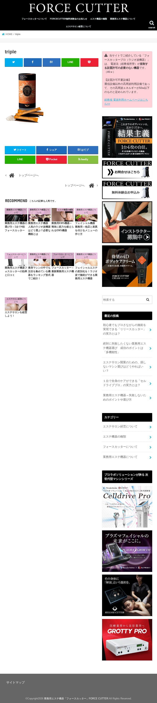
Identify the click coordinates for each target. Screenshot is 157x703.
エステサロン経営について (78, 26)
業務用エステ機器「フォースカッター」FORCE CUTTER (76, 698)
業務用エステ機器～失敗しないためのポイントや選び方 (124, 397)
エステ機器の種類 (98, 19)
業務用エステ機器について (122, 19)
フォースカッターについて (34, 19)
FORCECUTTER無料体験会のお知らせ (68, 19)
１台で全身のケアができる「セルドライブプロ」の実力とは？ (124, 383)
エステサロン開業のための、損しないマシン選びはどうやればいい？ (124, 366)
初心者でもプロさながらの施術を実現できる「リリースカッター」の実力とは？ (124, 329)
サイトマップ (15, 682)
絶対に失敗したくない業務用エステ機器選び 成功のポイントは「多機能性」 (124, 348)
